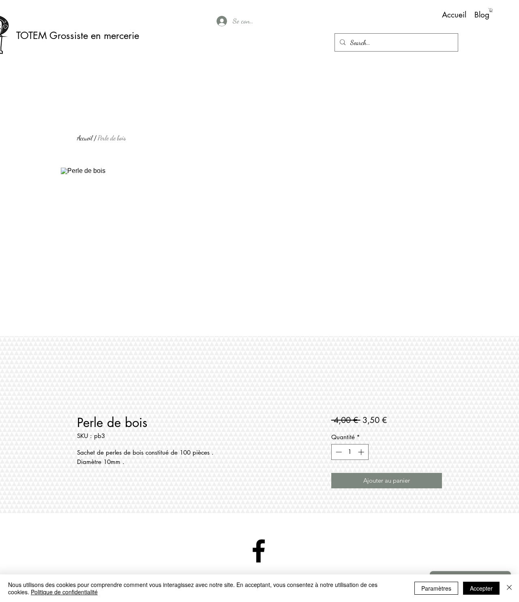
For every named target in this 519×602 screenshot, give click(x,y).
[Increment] (361, 452)
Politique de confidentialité (64, 592)
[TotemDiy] (258, 550)
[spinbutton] (349, 452)
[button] (491, 10)
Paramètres (436, 588)
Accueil (84, 138)
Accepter (481, 588)
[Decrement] (337, 452)
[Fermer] (509, 588)
